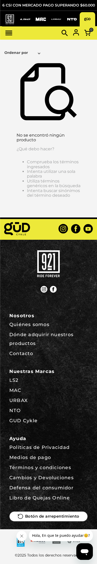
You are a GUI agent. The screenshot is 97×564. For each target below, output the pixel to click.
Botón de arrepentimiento (52, 516)
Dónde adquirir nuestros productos (41, 339)
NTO (15, 410)
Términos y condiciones (40, 467)
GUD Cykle (23, 421)
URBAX (18, 400)
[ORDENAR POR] (23, 53)
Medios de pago (30, 457)
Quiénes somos (29, 324)
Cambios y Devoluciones (41, 478)
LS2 (14, 380)
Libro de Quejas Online (39, 498)
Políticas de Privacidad (39, 447)
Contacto (21, 353)
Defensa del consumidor (41, 488)
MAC (15, 390)
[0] (87, 33)
